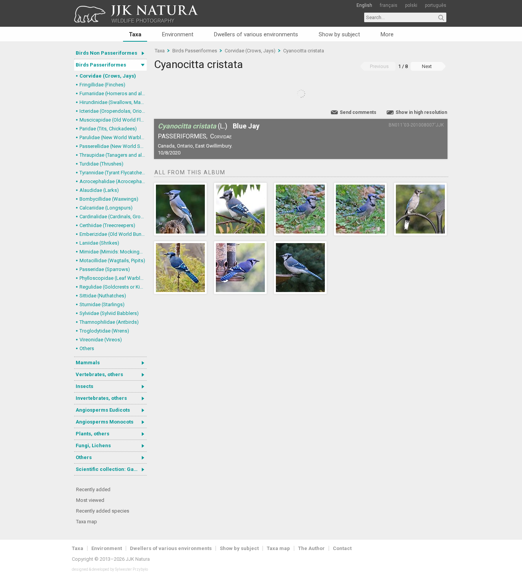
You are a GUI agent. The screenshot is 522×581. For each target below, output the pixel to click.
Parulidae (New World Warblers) (113, 137)
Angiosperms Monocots (104, 422)
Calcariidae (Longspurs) (106, 208)
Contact (342, 548)
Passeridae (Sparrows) (104, 269)
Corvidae (221, 136)
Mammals (88, 362)
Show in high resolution (421, 112)
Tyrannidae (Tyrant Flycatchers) (113, 172)
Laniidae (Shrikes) (99, 243)
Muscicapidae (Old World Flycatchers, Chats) (113, 120)
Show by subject (339, 34)
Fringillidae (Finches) (102, 85)
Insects (84, 386)
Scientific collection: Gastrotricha (111, 469)
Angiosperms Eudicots (103, 410)
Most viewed (90, 500)
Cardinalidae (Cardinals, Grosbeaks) (113, 216)
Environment (177, 34)
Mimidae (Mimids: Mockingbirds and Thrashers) (113, 252)
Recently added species (102, 511)
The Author (311, 548)
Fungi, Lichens (93, 445)
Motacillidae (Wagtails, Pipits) (112, 260)
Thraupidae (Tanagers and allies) (113, 155)
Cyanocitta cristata (303, 51)
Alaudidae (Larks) (99, 190)
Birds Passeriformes (101, 65)
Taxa (135, 34)
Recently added (93, 489)
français (388, 5)
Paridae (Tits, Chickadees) (108, 128)
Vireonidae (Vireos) (100, 339)
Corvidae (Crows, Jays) (107, 76)
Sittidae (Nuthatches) (102, 296)
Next (427, 66)
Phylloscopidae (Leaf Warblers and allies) (113, 278)
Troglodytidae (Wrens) (104, 331)
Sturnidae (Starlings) (102, 304)
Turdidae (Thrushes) (101, 164)
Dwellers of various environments (256, 34)
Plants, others (92, 434)
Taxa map (86, 521)
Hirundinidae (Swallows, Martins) (113, 102)
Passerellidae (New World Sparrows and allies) (113, 146)
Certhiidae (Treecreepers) (107, 225)
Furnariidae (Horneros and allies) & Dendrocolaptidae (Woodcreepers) (113, 93)
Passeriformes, (183, 136)
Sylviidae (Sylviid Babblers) (109, 313)
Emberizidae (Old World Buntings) (113, 234)
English (364, 5)
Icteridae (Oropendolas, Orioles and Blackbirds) (113, 111)
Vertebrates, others (99, 374)
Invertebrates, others (101, 398)
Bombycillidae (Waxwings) (108, 199)
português (435, 5)
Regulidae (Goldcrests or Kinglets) (113, 287)
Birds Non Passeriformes (106, 53)
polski (411, 5)
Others (86, 348)
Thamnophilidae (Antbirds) (109, 322)
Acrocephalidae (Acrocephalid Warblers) (113, 181)
